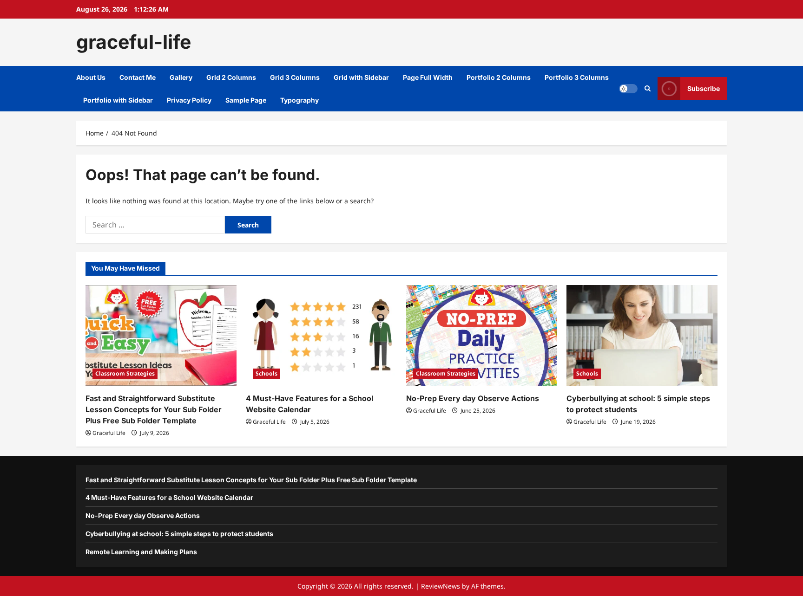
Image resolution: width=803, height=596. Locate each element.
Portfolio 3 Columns (577, 77)
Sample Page (245, 100)
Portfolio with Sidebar (118, 100)
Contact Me (137, 77)
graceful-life (133, 41)
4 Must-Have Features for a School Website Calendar (169, 497)
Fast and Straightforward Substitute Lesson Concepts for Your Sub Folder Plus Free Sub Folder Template (154, 409)
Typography (299, 100)
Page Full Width (428, 77)
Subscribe (703, 88)
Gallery (181, 77)
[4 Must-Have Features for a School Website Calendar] (321, 335)
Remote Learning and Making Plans (141, 552)
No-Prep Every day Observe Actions (472, 398)
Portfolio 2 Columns (499, 77)
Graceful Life (108, 433)
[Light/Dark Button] (628, 88)
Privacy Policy (189, 100)
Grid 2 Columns (231, 77)
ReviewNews (440, 586)
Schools (266, 373)
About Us (90, 77)
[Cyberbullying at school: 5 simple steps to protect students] (641, 335)
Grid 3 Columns (295, 77)
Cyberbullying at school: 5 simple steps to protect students (179, 534)
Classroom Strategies (125, 373)
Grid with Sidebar (361, 77)
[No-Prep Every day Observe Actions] (481, 335)
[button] (648, 88)
